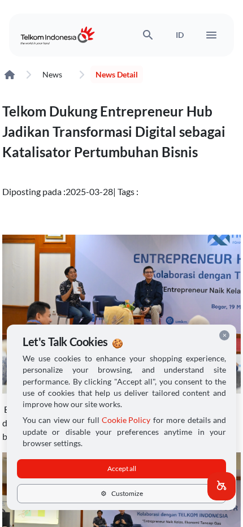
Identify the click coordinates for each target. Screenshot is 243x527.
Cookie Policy (126, 420)
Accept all (121, 468)
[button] (221, 486)
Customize (122, 493)
